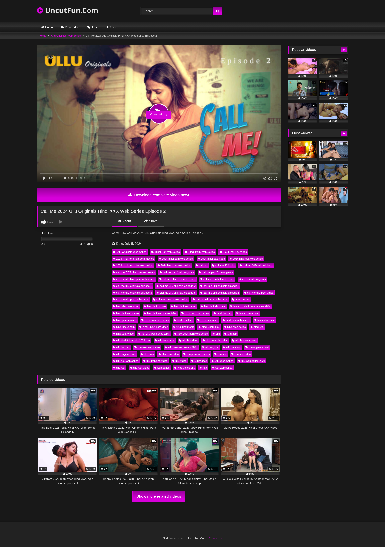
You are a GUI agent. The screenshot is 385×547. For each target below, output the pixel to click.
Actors (114, 27)
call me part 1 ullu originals (178, 272)
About (126, 221)
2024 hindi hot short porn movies (135, 258)
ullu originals (233, 347)
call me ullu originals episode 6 (221, 292)
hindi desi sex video (127, 306)
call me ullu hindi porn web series (135, 279)
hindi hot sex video (185, 306)
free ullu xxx (242, 299)
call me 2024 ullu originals (258, 265)
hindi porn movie (248, 313)
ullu (218, 333)
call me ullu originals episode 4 (134, 292)
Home (49, 27)
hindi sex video (209, 320)
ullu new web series (149, 347)
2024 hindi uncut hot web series (134, 265)
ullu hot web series (217, 340)
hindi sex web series (237, 320)
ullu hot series (166, 340)
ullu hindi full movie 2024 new (133, 340)
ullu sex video (243, 354)
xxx (205, 367)
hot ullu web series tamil (156, 333)
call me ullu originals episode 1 (134, 285)
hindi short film (266, 320)
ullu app (232, 333)
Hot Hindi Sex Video (235, 251)
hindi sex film (184, 320)
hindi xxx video (125, 333)
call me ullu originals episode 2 (178, 285)
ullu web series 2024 (253, 360)
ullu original (211, 347)
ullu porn (149, 354)
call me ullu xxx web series (211, 299)
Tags (95, 27)
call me (203, 265)
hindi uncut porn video (155, 326)
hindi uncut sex (185, 326)
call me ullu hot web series (218, 279)
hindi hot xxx (224, 313)
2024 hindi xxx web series (176, 265)
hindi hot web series (127, 313)
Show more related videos (158, 496)
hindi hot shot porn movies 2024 (252, 306)
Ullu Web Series (224, 360)
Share (153, 221)
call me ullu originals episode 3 (221, 285)
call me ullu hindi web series (179, 279)
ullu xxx (120, 367)
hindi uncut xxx (210, 326)
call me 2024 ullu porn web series (135, 272)
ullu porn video (170, 354)
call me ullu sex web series (172, 299)
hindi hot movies (156, 306)
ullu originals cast (259, 347)
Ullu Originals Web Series (66, 35)
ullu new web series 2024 (182, 347)
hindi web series (236, 326)
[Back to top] (372, 535)
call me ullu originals (254, 279)
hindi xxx (259, 326)
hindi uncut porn (125, 326)
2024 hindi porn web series (177, 258)
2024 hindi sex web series (248, 258)
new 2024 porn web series (193, 333)
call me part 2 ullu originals (217, 272)
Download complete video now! (161, 195)
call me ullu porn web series (132, 299)
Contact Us (216, 538)
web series (163, 367)
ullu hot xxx (123, 347)
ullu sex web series (127, 360)
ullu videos (201, 360)
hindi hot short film (215, 306)
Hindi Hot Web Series (167, 251)
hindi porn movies (126, 320)
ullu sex (222, 354)
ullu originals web (126, 354)
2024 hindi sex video (213, 258)
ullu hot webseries (245, 340)
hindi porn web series (157, 320)
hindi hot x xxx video (197, 313)
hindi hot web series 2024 (162, 313)
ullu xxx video (141, 367)
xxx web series (223, 367)
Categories (72, 27)
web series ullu (186, 367)
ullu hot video (190, 340)
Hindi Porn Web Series (201, 251)
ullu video (180, 360)
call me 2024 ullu (225, 265)
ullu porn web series (198, 354)
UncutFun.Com (70, 10)
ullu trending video (156, 360)
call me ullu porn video (260, 292)
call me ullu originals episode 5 (178, 292)
